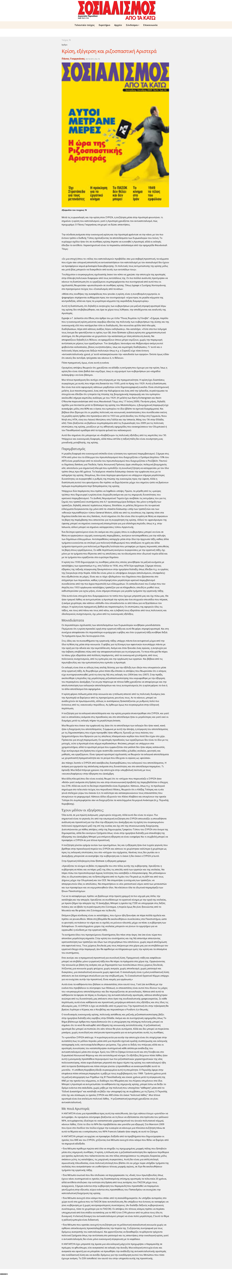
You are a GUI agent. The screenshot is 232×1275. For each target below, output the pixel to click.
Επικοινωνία (150, 25)
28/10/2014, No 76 (92, 59)
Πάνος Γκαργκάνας (73, 58)
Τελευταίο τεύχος (85, 25)
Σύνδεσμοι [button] (132, 25)
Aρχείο (118, 25)
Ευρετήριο (104, 25)
